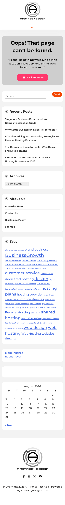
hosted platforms (32, 289)
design (41, 278)
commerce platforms (47, 261)
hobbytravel (13, 356)
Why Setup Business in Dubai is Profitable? (31, 129)
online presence (22, 304)
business (41, 249)
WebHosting (31, 333)
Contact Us (11, 213)
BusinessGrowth (24, 255)
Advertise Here (14, 206)
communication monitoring (18, 265)
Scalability (35, 313)
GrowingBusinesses (14, 289)
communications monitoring (45, 265)
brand (29, 249)
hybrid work (49, 295)
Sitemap (10, 226)
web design (35, 327)
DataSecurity (47, 274)
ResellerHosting (17, 312)
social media (31, 318)
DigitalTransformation (25, 284)
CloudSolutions (29, 261)
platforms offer (12, 308)
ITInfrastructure (12, 300)
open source (47, 304)
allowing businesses (14, 250)
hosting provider (30, 294)
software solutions (50, 319)
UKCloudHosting (44, 323)
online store (35, 304)
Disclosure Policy (15, 220)
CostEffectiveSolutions (36, 268)
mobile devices (32, 299)
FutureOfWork (43, 284)
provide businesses (47, 308)
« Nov (8, 425)
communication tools (15, 268)
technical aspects (28, 323)
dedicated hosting (19, 279)
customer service (22, 273)
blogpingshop (14, 352)
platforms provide (28, 308)
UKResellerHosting (14, 328)
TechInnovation (12, 323)
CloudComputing (13, 261)
